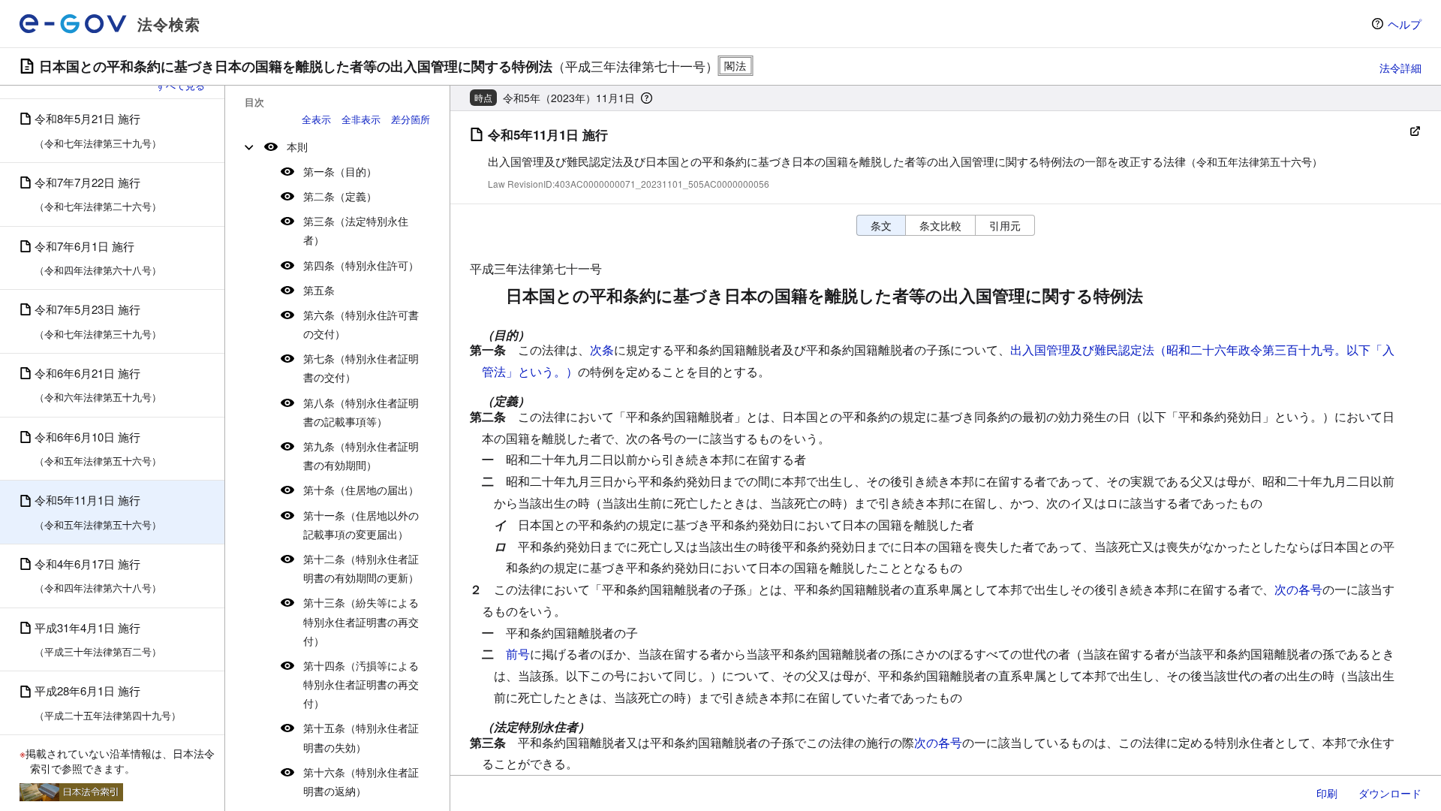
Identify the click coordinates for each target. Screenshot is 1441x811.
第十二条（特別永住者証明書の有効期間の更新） (361, 568)
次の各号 (1298, 589)
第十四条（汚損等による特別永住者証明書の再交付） (361, 684)
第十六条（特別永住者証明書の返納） (361, 781)
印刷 (1326, 792)
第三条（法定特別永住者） (355, 230)
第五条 (319, 289)
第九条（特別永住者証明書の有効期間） (361, 455)
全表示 (316, 119)
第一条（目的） (340, 171)
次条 (602, 349)
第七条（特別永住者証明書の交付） (361, 367)
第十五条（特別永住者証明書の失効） (361, 737)
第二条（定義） (340, 196)
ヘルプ (1404, 24)
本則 (297, 146)
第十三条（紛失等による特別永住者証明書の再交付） (361, 621)
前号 (518, 653)
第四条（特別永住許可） (361, 265)
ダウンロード (1389, 792)
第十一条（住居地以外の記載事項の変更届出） (361, 524)
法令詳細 (1400, 67)
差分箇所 (410, 119)
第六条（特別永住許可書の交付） (361, 324)
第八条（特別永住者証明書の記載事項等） (361, 412)
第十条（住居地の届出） (361, 489)
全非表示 (361, 119)
